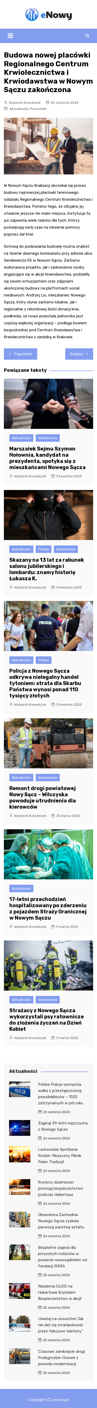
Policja (43, 549)
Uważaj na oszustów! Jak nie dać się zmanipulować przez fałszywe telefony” (61, 1324)
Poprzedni (23, 354)
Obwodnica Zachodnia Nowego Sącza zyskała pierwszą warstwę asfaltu (61, 1220)
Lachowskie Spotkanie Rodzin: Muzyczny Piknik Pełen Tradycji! (59, 1155)
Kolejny (76, 354)
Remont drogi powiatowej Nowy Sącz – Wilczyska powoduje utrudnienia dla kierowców (42, 797)
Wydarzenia (47, 438)
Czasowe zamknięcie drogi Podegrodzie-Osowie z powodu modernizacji (61, 1357)
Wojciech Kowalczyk (25, 102)
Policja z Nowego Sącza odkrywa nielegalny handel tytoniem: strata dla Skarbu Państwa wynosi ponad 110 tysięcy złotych (45, 683)
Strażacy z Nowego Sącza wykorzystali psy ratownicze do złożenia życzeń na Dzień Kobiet (46, 1019)
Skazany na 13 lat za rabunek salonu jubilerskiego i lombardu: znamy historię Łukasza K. (46, 569)
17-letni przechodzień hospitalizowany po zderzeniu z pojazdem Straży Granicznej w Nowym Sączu (48, 908)
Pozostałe (38, 109)
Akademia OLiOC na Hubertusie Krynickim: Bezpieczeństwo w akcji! (59, 1292)
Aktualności (19, 109)
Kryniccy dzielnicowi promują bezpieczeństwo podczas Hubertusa (60, 1188)
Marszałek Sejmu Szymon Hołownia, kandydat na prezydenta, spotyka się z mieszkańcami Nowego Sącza (47, 458)
